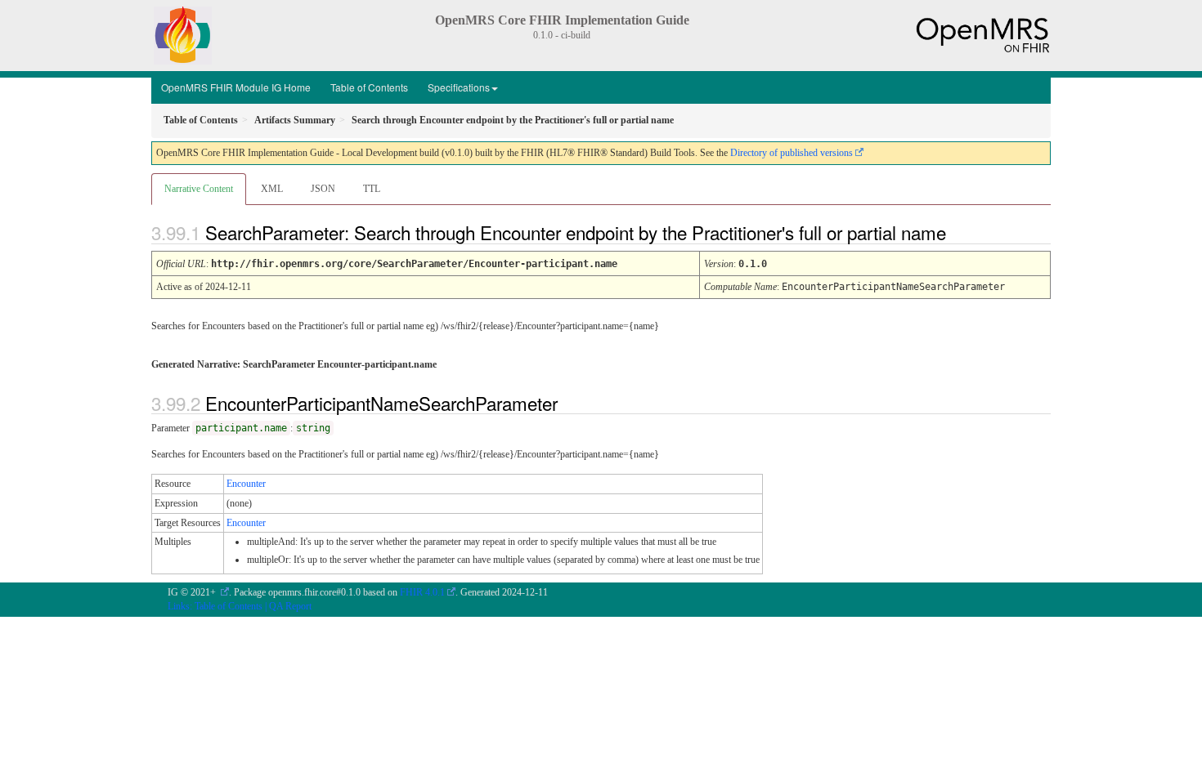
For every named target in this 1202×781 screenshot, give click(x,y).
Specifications (459, 87)
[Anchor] (960, 232)
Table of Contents (369, 87)
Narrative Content (198, 188)
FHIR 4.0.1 (422, 592)
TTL (371, 188)
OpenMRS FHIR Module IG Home (236, 87)
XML (272, 188)
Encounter (246, 483)
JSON (323, 188)
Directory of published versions (791, 152)
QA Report (290, 606)
